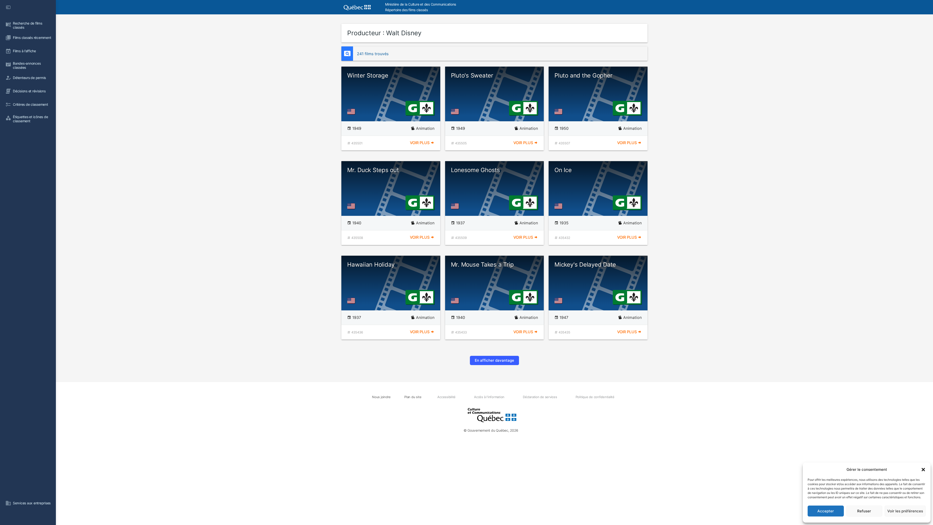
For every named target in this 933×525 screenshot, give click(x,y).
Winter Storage (367, 75)
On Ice (563, 170)
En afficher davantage (494, 360)
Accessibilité (446, 397)
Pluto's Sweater (472, 75)
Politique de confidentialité (595, 397)
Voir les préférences (905, 511)
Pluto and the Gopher (583, 75)
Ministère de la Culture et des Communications (420, 4)
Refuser (864, 511)
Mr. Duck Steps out (373, 170)
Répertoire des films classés (406, 10)
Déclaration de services (540, 397)
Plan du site (412, 397)
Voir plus (420, 142)
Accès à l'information (489, 397)
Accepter (825, 511)
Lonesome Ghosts (475, 170)
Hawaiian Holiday (371, 264)
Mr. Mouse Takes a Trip (482, 264)
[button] (923, 469)
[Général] (412, 107)
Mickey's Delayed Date (585, 264)
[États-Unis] (352, 111)
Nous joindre (381, 397)
